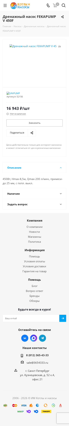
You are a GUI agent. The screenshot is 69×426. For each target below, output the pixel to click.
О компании (35, 226)
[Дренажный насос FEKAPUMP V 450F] (34, 62)
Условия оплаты (34, 261)
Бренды (35, 296)
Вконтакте (24, 338)
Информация (35, 250)
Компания (34, 220)
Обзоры (34, 301)
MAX (33, 338)
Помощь (34, 256)
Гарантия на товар (34, 271)
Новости (34, 231)
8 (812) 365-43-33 (37, 355)
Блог (35, 286)
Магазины (34, 236)
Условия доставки (34, 266)
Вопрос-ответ (34, 291)
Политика (34, 241)
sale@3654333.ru (37, 362)
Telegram (42, 338)
